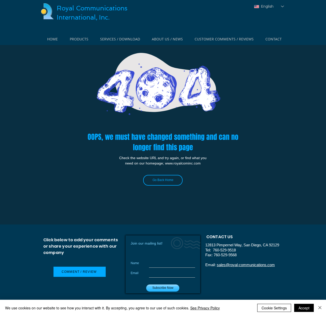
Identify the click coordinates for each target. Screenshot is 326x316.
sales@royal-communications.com (246, 265)
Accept (303, 307)
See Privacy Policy (205, 307)
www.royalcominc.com (183, 163)
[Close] (320, 308)
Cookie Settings (274, 307)
